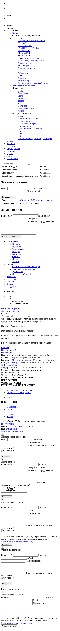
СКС (20, 136)
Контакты (11, 156)
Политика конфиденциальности (17, 541)
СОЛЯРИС (28, 426)
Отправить (6, 456)
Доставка (16, 259)
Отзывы (16, 256)
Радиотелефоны (25, 63)
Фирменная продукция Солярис (33, 83)
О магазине (12, 158)
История (11, 151)
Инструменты (24, 126)
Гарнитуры (23, 78)
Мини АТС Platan (26, 55)
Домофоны (23, 93)
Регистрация (14, 308)
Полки (21, 133)
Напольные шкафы (27, 121)
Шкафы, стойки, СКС (28, 118)
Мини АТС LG (25, 53)
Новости (11, 143)
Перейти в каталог (42, 360)
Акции (15, 261)
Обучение (11, 281)
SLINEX (22, 98)
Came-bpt (22, 106)
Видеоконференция (27, 68)
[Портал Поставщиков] (12, 431)
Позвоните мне (8, 197)
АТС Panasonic (25, 45)
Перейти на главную (22, 360)
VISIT (21, 103)
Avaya (21, 70)
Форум (10, 284)
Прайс (10, 153)
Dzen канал (11, 429)
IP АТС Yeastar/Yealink (28, 48)
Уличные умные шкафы (23, 86)
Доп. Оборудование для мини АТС (34, 60)
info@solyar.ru (7, 424)
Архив (21, 111)
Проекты (11, 146)
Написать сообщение (11, 236)
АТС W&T (23, 43)
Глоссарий (12, 279)
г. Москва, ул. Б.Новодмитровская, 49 (36, 200)
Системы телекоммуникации (31, 40)
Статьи (10, 414)
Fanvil (20, 96)
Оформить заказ (9, 626)
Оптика (21, 131)
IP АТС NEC (24, 50)
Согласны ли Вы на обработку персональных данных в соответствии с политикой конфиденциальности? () (29, 539)
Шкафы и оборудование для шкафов (35, 138)
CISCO (21, 75)
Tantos (21, 101)
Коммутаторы (24, 81)
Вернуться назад (9, 362)
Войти (4, 308)
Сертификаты (13, 148)
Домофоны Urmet (26, 108)
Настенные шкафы (27, 123)
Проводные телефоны (28, 58)
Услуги (10, 141)
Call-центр (23, 73)
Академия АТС (14, 286)
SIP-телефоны (24, 65)
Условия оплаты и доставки (20, 390)
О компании (12, 241)
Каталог (16, 33)
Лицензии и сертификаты (19, 392)
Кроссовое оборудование (30, 128)
